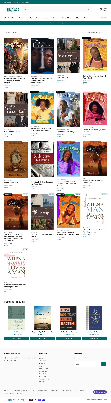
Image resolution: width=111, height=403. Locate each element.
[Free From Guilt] (69, 70)
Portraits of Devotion (17, 332)
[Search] (89, 9)
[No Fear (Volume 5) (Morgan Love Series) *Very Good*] (42, 120)
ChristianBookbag (94, 399)
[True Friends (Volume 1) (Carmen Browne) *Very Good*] (69, 225)
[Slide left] (19, 23)
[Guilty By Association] (16, 123)
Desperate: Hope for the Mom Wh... (42, 332)
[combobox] (57, 9)
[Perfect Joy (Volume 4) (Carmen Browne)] (95, 122)
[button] (103, 9)
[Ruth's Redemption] (16, 175)
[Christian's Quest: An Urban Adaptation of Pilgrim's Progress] (16, 71)
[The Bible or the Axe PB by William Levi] (95, 173)
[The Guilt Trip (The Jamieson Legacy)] (42, 226)
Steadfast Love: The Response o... (94, 332)
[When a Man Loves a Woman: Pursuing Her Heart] (95, 222)
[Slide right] (92, 23)
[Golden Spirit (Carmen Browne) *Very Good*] (95, 68)
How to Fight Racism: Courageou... (68, 332)
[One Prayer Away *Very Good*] (69, 124)
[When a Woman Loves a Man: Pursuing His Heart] (16, 277)
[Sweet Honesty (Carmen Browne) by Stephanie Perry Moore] (69, 173)
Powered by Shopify (102, 399)
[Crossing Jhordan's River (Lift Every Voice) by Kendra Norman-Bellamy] (42, 71)
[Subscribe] (103, 364)
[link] (16, 2)
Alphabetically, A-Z (94, 32)
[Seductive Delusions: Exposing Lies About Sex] (42, 174)
